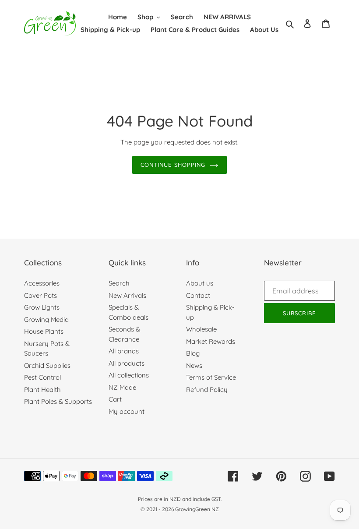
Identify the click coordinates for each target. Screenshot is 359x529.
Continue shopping (173, 164)
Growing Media (46, 319)
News (194, 365)
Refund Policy (207, 389)
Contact (198, 295)
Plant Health (42, 389)
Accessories (42, 283)
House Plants (43, 331)
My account (126, 411)
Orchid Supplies (47, 365)
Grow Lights (42, 307)
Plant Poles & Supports (58, 401)
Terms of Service (211, 377)
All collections (129, 375)
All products (126, 363)
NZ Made (122, 387)
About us (199, 283)
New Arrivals (127, 295)
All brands (124, 351)
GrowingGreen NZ (197, 509)
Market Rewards (210, 341)
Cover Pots (40, 295)
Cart (115, 399)
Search (119, 283)
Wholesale (201, 329)
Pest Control (42, 377)
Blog (193, 353)
